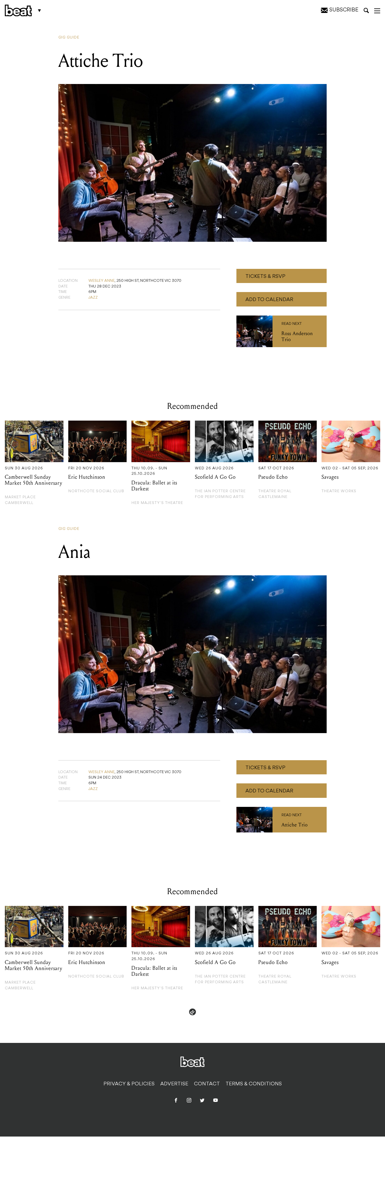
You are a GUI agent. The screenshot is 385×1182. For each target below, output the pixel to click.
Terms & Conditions (254, 1084)
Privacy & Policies (129, 1084)
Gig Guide (68, 37)
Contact (207, 1084)
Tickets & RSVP (265, 276)
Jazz (93, 298)
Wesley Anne (101, 281)
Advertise (174, 1084)
